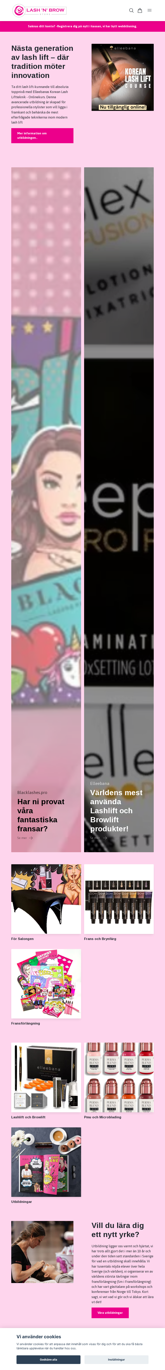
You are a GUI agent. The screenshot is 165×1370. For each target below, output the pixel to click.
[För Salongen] (46, 899)
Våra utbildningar (110, 1312)
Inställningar (116, 1359)
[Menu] (149, 10)
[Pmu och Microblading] (119, 1077)
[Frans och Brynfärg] (119, 899)
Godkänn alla (48, 1359)
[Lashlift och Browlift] (46, 1077)
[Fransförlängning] (46, 984)
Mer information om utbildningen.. (32, 136)
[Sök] (131, 10)
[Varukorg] (140, 10)
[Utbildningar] (46, 1162)
